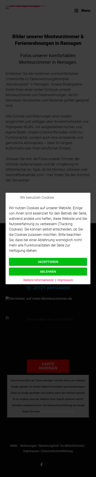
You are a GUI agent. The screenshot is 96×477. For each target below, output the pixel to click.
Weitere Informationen (38, 280)
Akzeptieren (48, 262)
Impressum (65, 280)
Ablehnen (48, 271)
